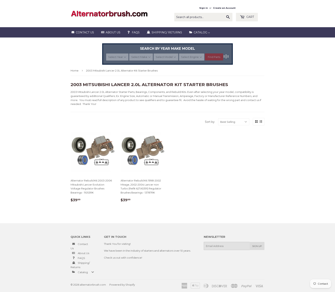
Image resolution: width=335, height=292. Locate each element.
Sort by (210, 122)
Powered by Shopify (122, 284)
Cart (250, 17)
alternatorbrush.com (93, 284)
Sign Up (257, 246)
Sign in (203, 8)
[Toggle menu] (92, 272)
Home (75, 70)
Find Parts (214, 56)
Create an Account (224, 8)
